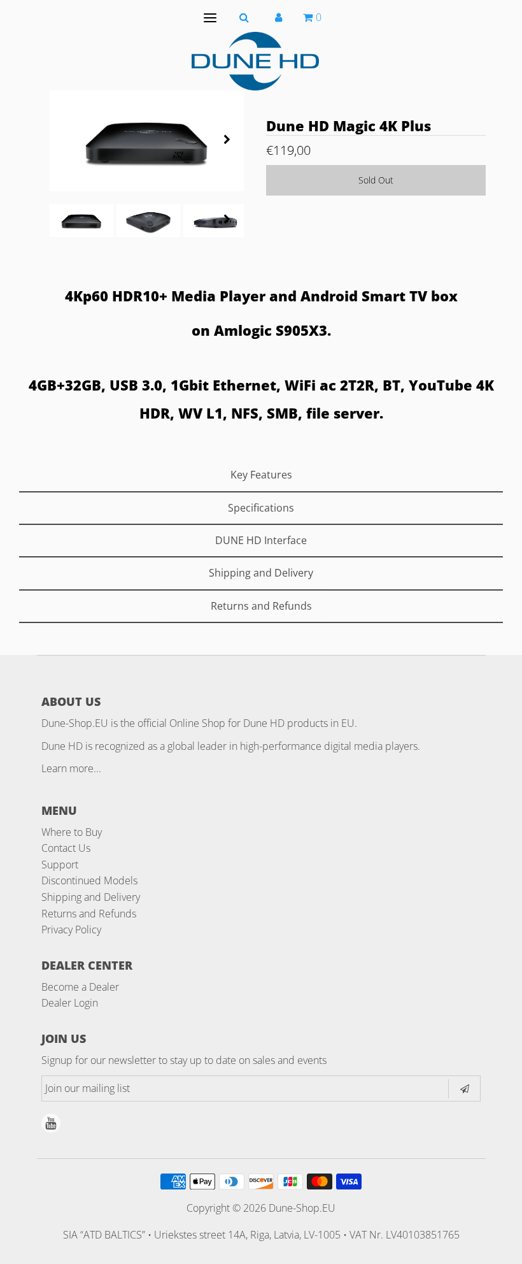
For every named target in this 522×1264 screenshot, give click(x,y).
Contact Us (65, 848)
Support (59, 865)
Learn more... (71, 768)
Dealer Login (69, 1003)
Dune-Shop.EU (302, 1208)
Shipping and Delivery (90, 897)
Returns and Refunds (88, 914)
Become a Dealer (80, 987)
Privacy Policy (71, 930)
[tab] (261, 475)
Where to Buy (71, 832)
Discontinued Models (89, 880)
